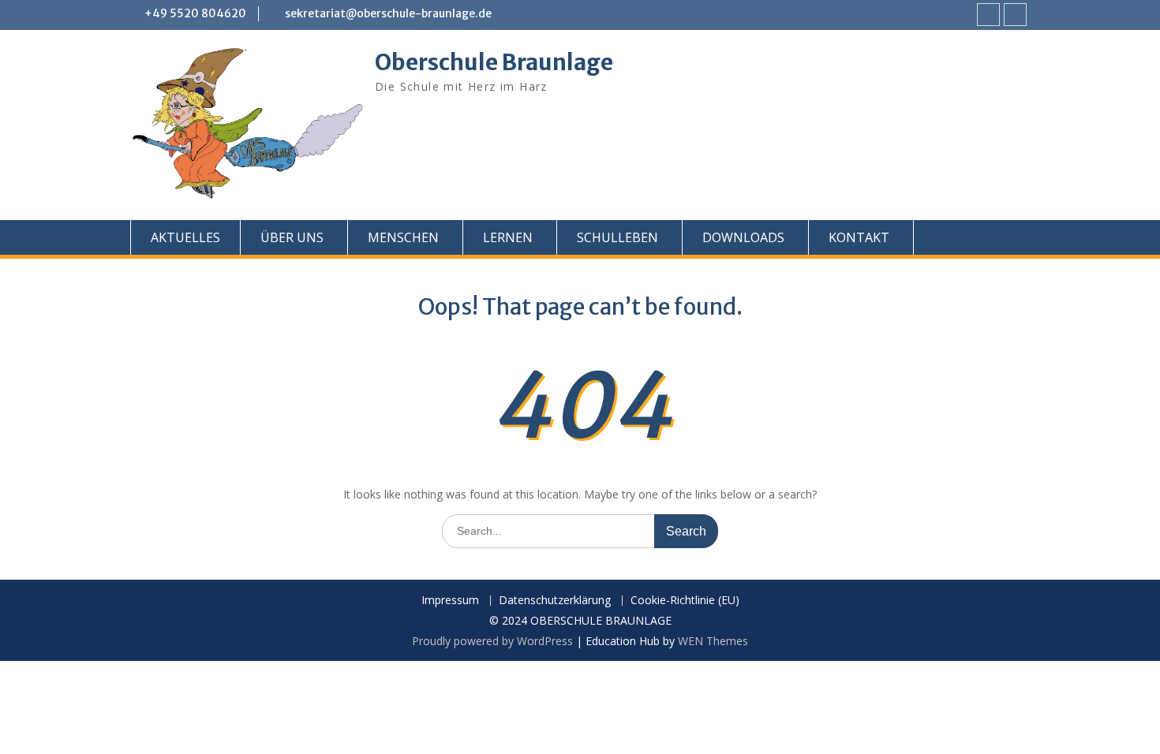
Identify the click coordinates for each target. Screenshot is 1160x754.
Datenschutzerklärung (555, 600)
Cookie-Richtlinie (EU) (685, 600)
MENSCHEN (403, 237)
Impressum (450, 600)
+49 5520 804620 (195, 13)
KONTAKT (859, 237)
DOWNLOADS (743, 237)
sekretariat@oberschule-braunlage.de (388, 13)
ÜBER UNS (292, 237)
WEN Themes (713, 640)
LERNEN (508, 237)
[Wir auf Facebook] (988, 14)
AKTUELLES (185, 237)
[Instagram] (1015, 14)
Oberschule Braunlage (494, 62)
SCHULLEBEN (617, 237)
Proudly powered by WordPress (492, 640)
